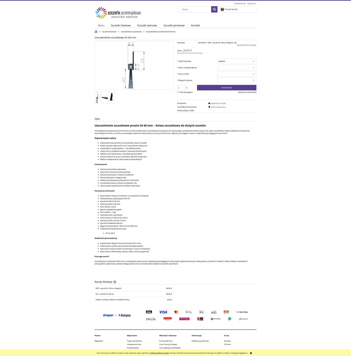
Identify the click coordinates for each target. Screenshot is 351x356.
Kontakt (227, 341)
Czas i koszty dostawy (168, 344)
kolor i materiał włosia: (187, 67)
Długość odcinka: (184, 80)
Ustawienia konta (134, 344)
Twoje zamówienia (134, 341)
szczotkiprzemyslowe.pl (186, 107)
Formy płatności (165, 341)
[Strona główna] (118, 12)
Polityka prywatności (200, 341)
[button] (217, 103)
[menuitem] (101, 25)
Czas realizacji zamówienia (169, 348)
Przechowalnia (133, 348)
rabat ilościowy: (184, 61)
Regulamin (99, 341)
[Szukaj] (214, 9)
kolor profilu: (183, 74)
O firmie (227, 344)
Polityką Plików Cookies (159, 353)
